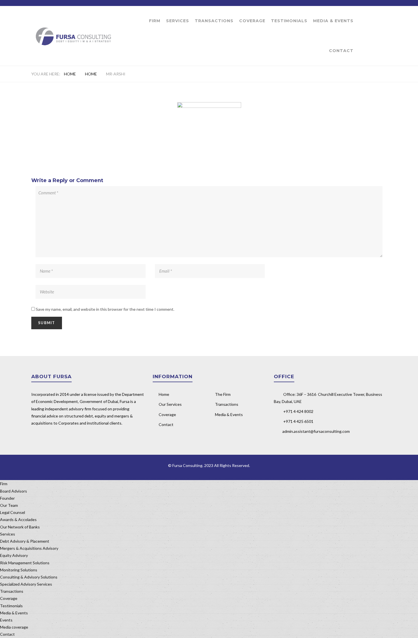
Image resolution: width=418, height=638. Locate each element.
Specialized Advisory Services (26, 584)
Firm (154, 20)
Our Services (170, 404)
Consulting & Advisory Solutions (28, 577)
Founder (7, 498)
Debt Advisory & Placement (24, 541)
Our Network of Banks (20, 526)
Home (70, 73)
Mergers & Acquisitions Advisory (29, 548)
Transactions (214, 20)
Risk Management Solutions (24, 562)
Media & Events (333, 20)
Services (177, 20)
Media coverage (14, 627)
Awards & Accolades (18, 519)
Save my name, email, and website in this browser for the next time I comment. (105, 309)
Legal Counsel (12, 512)
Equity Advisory (14, 555)
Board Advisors (13, 491)
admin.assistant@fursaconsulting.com (316, 431)
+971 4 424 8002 (298, 411)
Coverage (252, 20)
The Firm (223, 394)
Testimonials (289, 20)
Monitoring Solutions (18, 569)
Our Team (9, 505)
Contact (341, 50)
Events (6, 620)
